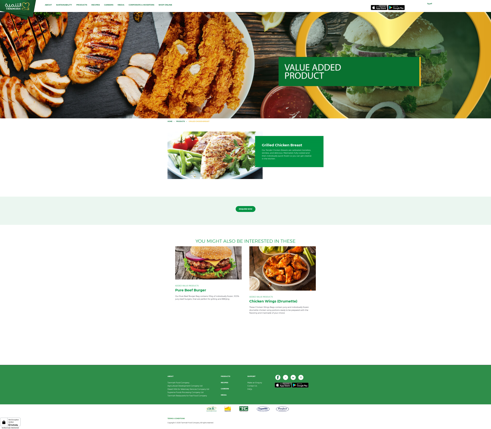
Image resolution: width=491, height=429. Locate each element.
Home (170, 121)
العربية (429, 3)
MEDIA (121, 4)
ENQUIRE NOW (245, 209)
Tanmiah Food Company (178, 382)
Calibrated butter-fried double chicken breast (208, 273)
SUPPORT (251, 376)
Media (224, 395)
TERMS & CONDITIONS (176, 418)
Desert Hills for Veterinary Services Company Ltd (188, 389)
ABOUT (48, 4)
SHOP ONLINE (165, 4)
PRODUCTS (81, 4)
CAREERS (108, 4)
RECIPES (95, 4)
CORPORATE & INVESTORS (141, 4)
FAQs (249, 389)
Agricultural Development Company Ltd (185, 386)
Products (180, 121)
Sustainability (64, 4)
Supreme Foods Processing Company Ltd (185, 392)
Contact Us (252, 386)
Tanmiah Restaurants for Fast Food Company (187, 395)
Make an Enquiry (254, 382)
